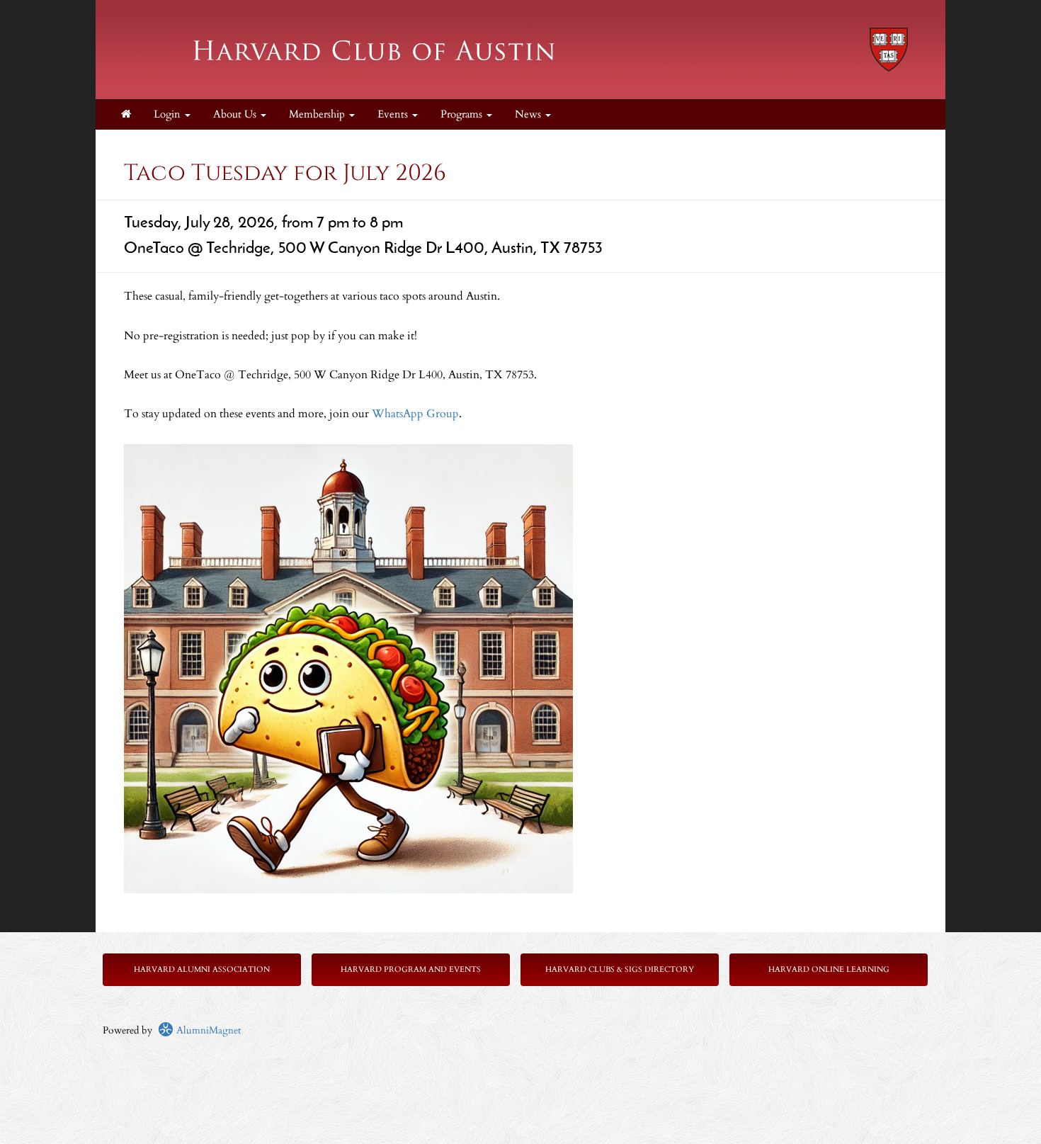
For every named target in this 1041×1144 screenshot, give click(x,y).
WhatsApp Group (415, 413)
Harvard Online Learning (828, 969)
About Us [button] (236, 114)
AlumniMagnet (207, 1030)
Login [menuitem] (168, 114)
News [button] (529, 114)
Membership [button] (318, 114)
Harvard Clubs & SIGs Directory (619, 969)
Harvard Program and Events (411, 969)
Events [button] (394, 114)
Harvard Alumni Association (202, 969)
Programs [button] (462, 114)
